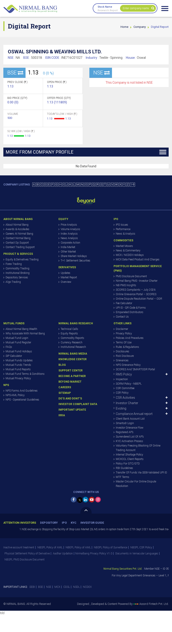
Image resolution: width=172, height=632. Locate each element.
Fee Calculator (124, 303)
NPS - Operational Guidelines (22, 399)
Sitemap (64, 392)
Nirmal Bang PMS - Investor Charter (136, 280)
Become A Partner (72, 376)
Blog (62, 364)
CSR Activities (125, 397)
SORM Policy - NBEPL (129, 383)
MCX (57, 587)
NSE (48, 587)
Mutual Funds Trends (18, 364)
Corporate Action (70, 242)
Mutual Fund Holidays (19, 351)
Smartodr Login (125, 423)
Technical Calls (69, 329)
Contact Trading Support (20, 247)
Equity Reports (69, 333)
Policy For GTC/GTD (128, 463)
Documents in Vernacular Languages (136, 553)
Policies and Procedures (130, 338)
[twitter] (80, 500)
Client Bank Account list (130, 418)
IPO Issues (122, 224)
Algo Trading (13, 281)
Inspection (122, 379)
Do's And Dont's (70, 398)
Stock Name (105, 6)
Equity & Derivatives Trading (22, 259)
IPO (64, 522)
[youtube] (92, 499)
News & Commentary (128, 250)
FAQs (9, 347)
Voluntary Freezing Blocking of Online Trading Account (138, 448)
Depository (49, 522)
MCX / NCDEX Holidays (130, 255)
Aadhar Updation (63, 553)
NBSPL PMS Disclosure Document (24, 559)
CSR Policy (122, 392)
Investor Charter (127, 403)
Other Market (68, 251)
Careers (64, 387)
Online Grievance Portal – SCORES (136, 294)
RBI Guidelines (124, 468)
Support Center (70, 370)
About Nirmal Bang (17, 224)
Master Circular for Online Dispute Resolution (136, 484)
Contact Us (122, 316)
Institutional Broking (18, 273)
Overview (66, 281)
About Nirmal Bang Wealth (21, 329)
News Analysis (69, 238)
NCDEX (87, 587)
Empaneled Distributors (129, 312)
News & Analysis (125, 233)
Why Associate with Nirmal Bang (25, 333)
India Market (68, 247)
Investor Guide (92, 522)
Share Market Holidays (74, 256)
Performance (123, 229)
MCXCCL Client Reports (130, 459)
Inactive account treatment (18, 547)
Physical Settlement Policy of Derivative (27, 553)
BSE (40, 587)
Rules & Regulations (127, 347)
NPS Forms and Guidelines (22, 390)
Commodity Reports (72, 338)
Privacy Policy (124, 333)
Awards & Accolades (17, 229)
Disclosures (122, 351)
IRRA (61, 415)
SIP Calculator (14, 355)
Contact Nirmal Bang (18, 238)
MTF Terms (122, 477)
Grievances (122, 360)
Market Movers (124, 246)
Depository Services (17, 277)
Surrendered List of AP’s (130, 436)
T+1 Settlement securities (75, 260)
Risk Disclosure (125, 355)
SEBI (32, 587)
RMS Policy (124, 374)
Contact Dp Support (17, 242)
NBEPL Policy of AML (78, 547)
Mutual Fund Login (17, 338)
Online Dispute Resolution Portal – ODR (139, 298)
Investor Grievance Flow (129, 427)
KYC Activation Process (129, 441)
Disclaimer (122, 329)
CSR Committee (125, 388)
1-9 (132, 184)
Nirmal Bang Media (72, 353)
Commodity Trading (17, 268)
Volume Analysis (70, 229)
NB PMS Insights (126, 285)
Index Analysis (69, 233)
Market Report (69, 277)
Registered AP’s (124, 432)
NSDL (76, 587)
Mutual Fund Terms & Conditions (25, 373)
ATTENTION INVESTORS (19, 522)
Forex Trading (14, 264)
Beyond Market (70, 381)
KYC (73, 522)
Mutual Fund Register (18, 342)
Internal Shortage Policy (129, 454)
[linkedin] (85, 499)
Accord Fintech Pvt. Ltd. (154, 604)
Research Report (108, 10)
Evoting (121, 408)
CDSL (66, 587)
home (124, 26)
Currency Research (71, 342)
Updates (65, 273)
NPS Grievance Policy (128, 364)
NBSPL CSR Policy (141, 547)
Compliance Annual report (134, 414)
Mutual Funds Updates (19, 360)
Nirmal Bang (30, 9)
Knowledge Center (72, 359)
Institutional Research (73, 347)
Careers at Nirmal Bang (19, 233)
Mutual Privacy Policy (18, 378)
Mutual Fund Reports (18, 369)
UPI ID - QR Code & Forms (131, 307)
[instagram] (98, 499)
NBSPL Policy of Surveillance (110, 547)
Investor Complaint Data (77, 404)
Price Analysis (69, 224)
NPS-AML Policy (15, 395)
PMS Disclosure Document (131, 276)
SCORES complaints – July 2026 (135, 289)
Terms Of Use (123, 342)
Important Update (72, 409)
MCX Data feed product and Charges (137, 259)
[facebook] (73, 499)
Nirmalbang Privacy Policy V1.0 (93, 553)
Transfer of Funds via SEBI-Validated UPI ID (141, 472)
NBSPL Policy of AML (49, 547)
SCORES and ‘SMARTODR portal (135, 369)
